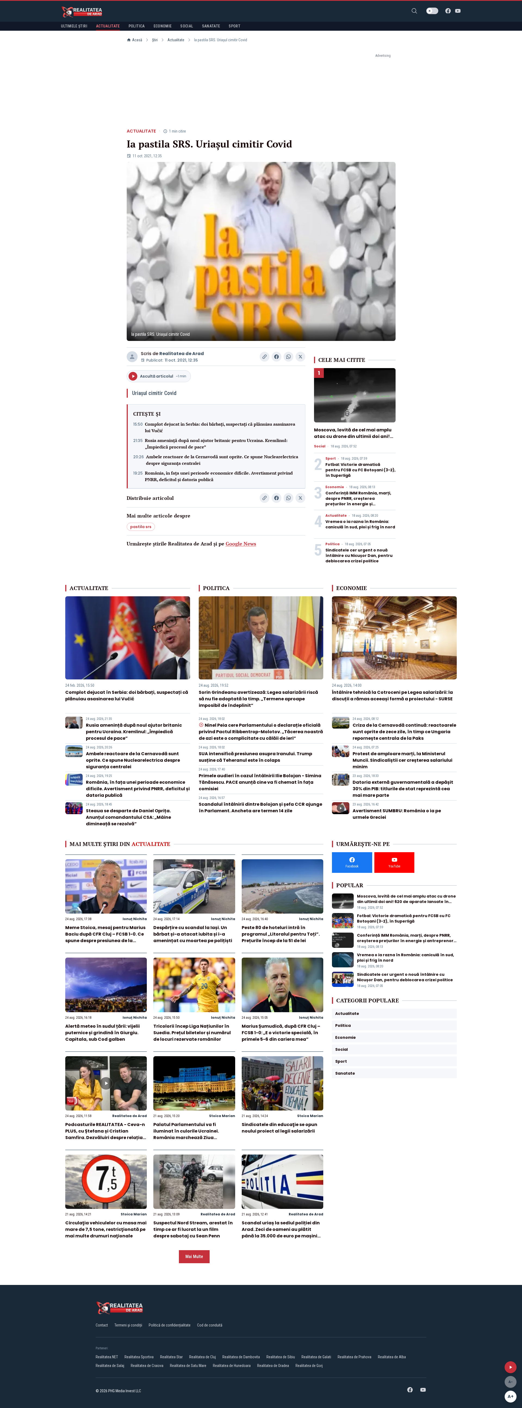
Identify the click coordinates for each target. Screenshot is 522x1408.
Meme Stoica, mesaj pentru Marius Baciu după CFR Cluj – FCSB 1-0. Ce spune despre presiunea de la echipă (105, 937)
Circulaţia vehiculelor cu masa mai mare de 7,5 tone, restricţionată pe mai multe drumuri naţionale (106, 1229)
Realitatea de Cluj (202, 1357)
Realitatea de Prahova (354, 1357)
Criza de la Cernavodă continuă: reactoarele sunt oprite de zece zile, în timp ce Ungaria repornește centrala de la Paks (404, 731)
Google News (241, 543)
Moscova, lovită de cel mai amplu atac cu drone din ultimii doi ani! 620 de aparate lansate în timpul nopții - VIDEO (352, 440)
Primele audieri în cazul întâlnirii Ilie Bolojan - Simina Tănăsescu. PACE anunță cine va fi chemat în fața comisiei (260, 782)
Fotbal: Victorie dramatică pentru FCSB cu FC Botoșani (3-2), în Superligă (360, 470)
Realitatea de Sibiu (280, 1357)
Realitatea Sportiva (139, 1357)
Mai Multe (194, 1256)
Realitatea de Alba (392, 1357)
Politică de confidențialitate (170, 1325)
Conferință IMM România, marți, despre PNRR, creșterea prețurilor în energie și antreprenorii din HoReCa (358, 501)
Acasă (137, 40)
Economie (334, 487)
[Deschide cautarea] (414, 10)
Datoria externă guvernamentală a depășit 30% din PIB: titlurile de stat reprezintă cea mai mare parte (403, 788)
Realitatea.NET (107, 1357)
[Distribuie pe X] (300, 357)
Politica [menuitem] (137, 26)
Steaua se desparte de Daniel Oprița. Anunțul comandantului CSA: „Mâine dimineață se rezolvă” (128, 817)
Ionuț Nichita (135, 919)
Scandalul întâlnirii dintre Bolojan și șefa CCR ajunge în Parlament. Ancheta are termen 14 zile (260, 807)
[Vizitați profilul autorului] (132, 356)
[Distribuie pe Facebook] (276, 357)
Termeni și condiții (128, 1325)
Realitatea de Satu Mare (188, 1365)
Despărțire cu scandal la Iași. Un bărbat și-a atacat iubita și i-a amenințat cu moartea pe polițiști (192, 934)
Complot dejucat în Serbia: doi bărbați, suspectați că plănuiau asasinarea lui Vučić (220, 427)
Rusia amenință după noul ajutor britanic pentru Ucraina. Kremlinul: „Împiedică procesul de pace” (216, 443)
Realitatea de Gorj (309, 1365)
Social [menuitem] (186, 26)
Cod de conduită (209, 1325)
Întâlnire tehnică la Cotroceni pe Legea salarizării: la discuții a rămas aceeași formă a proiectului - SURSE (392, 695)
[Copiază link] (264, 357)
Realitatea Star (171, 1357)
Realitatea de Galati (316, 1357)
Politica (332, 544)
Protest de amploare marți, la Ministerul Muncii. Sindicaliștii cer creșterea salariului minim (402, 760)
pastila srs (140, 526)
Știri (155, 40)
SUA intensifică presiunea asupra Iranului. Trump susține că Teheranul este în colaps (255, 757)
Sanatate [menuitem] (211, 26)
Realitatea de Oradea (273, 1365)
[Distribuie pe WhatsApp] (288, 357)
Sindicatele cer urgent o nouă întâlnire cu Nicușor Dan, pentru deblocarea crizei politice (359, 555)
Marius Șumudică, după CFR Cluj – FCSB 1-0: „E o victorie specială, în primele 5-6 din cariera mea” (281, 1032)
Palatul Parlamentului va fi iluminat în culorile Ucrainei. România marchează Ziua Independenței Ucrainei (186, 1134)
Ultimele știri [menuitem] (74, 26)
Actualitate (175, 40)
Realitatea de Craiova (147, 1365)
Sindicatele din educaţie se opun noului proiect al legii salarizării (279, 1127)
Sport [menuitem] (234, 26)
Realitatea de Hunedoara (232, 1365)
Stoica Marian (222, 1116)
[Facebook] (448, 11)
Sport (330, 458)
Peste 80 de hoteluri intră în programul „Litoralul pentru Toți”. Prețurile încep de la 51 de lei (281, 934)
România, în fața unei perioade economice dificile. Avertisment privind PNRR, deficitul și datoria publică (219, 476)
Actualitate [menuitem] (108, 26)
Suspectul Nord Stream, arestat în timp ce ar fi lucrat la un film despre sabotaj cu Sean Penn (193, 1229)
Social (319, 446)
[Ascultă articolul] (511, 1367)
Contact (102, 1325)
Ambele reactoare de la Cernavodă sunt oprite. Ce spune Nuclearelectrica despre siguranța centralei (222, 460)
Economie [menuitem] (163, 26)
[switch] (432, 11)
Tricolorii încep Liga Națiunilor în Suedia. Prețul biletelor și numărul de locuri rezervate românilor (192, 1032)
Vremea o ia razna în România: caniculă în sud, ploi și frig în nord (360, 524)
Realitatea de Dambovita (241, 1357)
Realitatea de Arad (181, 353)
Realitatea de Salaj (110, 1365)
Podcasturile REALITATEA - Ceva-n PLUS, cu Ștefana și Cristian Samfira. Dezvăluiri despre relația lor (105, 1134)
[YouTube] (458, 11)
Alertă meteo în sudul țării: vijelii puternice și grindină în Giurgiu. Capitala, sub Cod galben (102, 1032)
